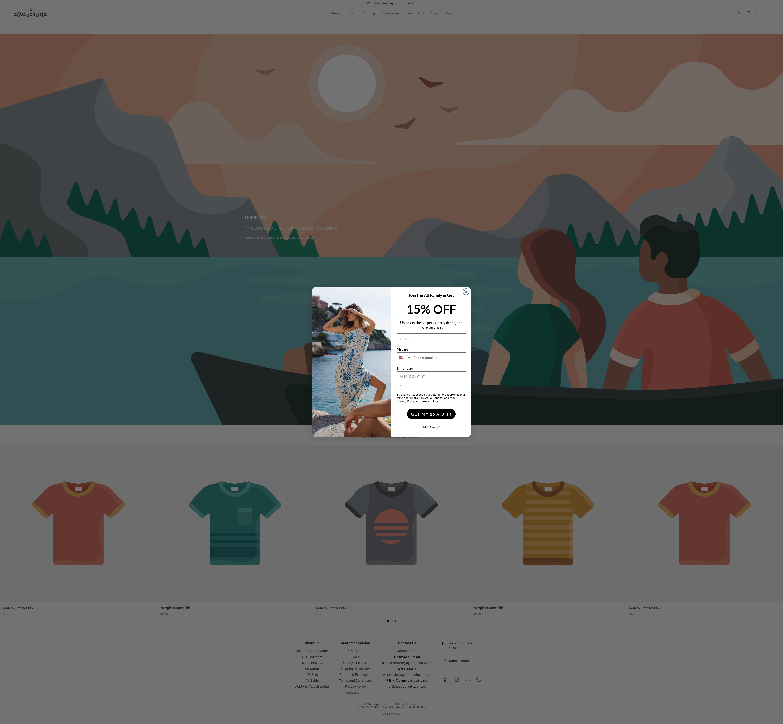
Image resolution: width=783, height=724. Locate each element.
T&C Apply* (431, 427)
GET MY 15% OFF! (431, 414)
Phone (402, 349)
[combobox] (404, 357)
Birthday (405, 368)
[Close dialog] (466, 292)
